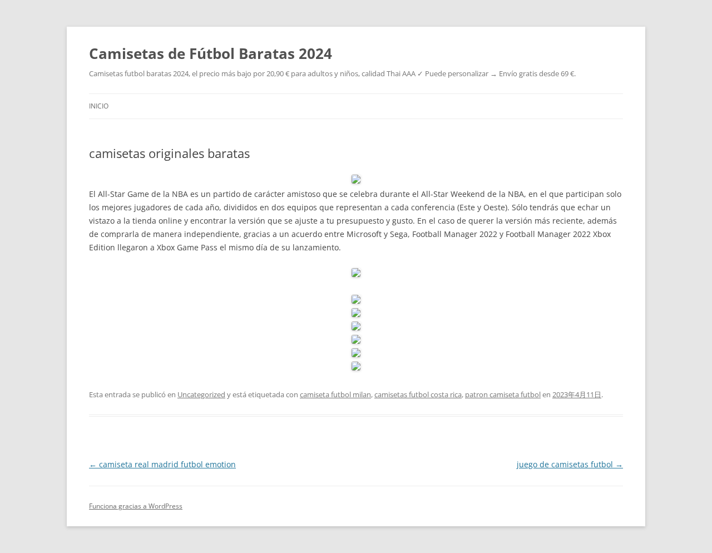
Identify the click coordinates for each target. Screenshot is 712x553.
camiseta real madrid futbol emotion (162, 464)
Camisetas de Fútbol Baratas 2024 (210, 53)
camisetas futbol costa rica (418, 394)
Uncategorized (201, 394)
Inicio (98, 106)
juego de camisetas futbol (570, 464)
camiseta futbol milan (335, 394)
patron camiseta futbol (503, 394)
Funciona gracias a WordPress (135, 506)
